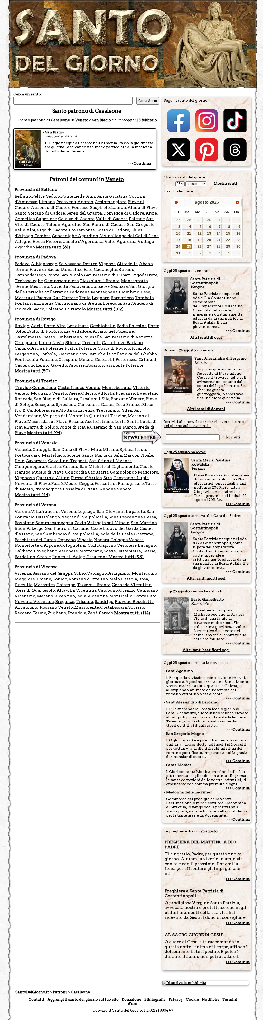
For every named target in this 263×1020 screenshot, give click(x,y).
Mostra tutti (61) (53, 247)
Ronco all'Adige (68, 556)
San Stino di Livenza (110, 460)
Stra (107, 477)
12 (200, 233)
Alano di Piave (142, 207)
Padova (22, 263)
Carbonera (89, 404)
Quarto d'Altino (52, 477)
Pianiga (22, 472)
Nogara (101, 539)
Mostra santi (225, 183)
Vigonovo (25, 477)
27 (178, 220)
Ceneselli (104, 359)
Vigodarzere (144, 275)
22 (228, 240)
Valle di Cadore (112, 218)
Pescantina (131, 517)
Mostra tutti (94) (44, 432)
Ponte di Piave (74, 427)
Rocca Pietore (47, 241)
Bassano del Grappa (52, 573)
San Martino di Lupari (107, 275)
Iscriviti (233, 437)
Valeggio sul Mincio (108, 522)
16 (238, 233)
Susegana (44, 404)
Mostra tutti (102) (105, 309)
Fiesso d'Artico (86, 477)
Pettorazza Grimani (136, 359)
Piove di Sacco (44, 269)
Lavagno (147, 545)
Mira (96, 449)
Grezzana (143, 534)
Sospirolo (100, 207)
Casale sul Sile (94, 398)
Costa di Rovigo (114, 348)
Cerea (150, 517)
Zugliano (57, 612)
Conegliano (44, 387)
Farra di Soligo (42, 427)
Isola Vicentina (92, 596)
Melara (86, 359)
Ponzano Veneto (127, 398)
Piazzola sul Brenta (99, 280)
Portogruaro (28, 455)
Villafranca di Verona (53, 511)
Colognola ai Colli (79, 545)
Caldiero (24, 551)
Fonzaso (80, 207)
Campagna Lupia (131, 477)
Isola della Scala (116, 534)
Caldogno (108, 590)
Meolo (71, 483)
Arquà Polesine (47, 348)
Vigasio (85, 539)
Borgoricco (122, 297)
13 (209, 233)
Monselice (71, 269)
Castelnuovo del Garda (114, 528)
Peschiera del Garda (35, 539)
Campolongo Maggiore (134, 472)
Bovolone (24, 522)
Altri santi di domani (206, 409)
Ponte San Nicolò (65, 275)
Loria (120, 421)
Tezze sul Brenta (93, 584)
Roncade (23, 398)
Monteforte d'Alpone (37, 545)
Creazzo (127, 590)
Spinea (126, 449)
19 (200, 240)
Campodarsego (30, 275)
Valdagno (97, 573)
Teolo (85, 297)
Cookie (192, 999)
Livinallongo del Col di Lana (129, 235)
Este (88, 269)
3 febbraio (148, 120)
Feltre (38, 196)
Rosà (143, 579)
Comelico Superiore (36, 218)
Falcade (137, 218)
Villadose (81, 331)
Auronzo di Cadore (50, 207)
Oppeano (66, 539)
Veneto (81, 120)
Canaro (22, 348)
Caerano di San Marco (113, 427)
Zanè (93, 612)
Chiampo (66, 584)
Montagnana (104, 292)
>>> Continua (139, 163)
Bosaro (93, 365)
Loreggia (111, 303)
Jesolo (141, 449)
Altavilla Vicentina (76, 590)
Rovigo (22, 325)
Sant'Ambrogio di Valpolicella (66, 534)
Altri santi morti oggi (206, 578)
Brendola (77, 612)
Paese (74, 393)
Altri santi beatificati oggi (206, 650)
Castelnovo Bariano (122, 342)
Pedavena (66, 201)
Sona (113, 517)
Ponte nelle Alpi (78, 196)
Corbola (47, 353)
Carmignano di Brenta (78, 303)
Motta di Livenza (77, 410)
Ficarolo (140, 348)
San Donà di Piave (71, 449)
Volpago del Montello (65, 415)
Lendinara (78, 325)
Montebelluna (117, 387)
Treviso (23, 387)
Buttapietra (129, 551)
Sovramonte (82, 230)
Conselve (100, 286)
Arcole (43, 556)
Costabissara (113, 607)
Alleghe (23, 241)
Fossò (57, 483)
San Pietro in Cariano (67, 528)
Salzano (70, 466)
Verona (22, 511)
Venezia (23, 449)
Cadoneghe (105, 269)
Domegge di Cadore (123, 213)
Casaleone (97, 556)
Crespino (67, 359)
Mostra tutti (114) (132, 612)
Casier (107, 404)
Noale (147, 455)
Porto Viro (55, 325)
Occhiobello (102, 325)
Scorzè (73, 455)
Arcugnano (27, 607)
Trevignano (108, 410)
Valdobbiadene (42, 410)
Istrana (105, 421)
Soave (110, 551)
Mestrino (39, 286)
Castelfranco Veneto (79, 387)
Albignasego (44, 263)
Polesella (92, 337)
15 (228, 233)
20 (209, 240)
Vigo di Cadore (52, 230)
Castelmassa (28, 337)
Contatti (36, 999)
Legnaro (100, 297)
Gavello (59, 365)
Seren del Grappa (84, 213)
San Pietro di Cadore (104, 224)
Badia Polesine (132, 325)
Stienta (72, 342)
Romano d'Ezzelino (88, 579)
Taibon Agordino (64, 224)
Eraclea (53, 466)
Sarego (106, 612)
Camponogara (29, 466)
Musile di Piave (48, 472)
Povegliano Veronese (56, 551)
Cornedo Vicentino (132, 584)
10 (178, 233)
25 (189, 246)
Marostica (44, 584)
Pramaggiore (48, 489)
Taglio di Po (38, 331)
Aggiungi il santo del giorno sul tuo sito (83, 999)
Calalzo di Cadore (76, 218)
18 (189, 240)
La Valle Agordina (117, 241)
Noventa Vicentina (34, 601)
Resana (76, 421)
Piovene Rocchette (134, 601)
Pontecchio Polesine (36, 359)
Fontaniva (25, 303)
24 (178, 246)
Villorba (106, 393)
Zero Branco (128, 404)
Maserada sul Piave (47, 421)
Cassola (129, 579)
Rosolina (61, 331)
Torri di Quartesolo (35, 590)
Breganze (64, 601)
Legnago (86, 511)
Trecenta (91, 342)
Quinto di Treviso (107, 415)
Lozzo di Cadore (112, 230)
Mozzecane (90, 551)
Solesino (55, 309)
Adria (37, 325)
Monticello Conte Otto (133, 596)
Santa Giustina (111, 196)
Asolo (90, 421)
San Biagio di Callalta (56, 398)
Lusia (58, 342)
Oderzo (88, 393)
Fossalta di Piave (80, 489)
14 (219, 233)
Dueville (23, 584)
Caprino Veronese (118, 545)
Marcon (131, 455)
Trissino (84, 601)
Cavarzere (36, 460)
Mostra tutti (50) (32, 370)
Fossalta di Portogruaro (119, 483)
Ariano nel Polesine (113, 331)
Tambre (42, 235)
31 (219, 220)
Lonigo (59, 579)
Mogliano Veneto (49, 393)
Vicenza (23, 573)
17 (178, 240)
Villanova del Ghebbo (134, 353)
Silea (127, 410)
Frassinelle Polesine (122, 365)
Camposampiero (61, 280)
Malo (114, 579)
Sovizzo (136, 607)
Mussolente (86, 607)
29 (200, 220)
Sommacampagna (54, 522)
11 (189, 233)
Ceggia (86, 483)
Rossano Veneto (56, 607)
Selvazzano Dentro (78, 263)
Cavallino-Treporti (68, 460)
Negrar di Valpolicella (84, 517)
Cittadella (127, 263)
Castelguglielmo (32, 365)
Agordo (85, 201)
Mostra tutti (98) (126, 556)
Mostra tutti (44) (32, 494)
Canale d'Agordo (79, 241)
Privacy (176, 999)
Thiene (43, 579)
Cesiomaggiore (110, 201)
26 (200, 246)
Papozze (76, 365)
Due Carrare (65, 297)
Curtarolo (75, 309)
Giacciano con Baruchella (84, 353)
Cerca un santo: (27, 94)
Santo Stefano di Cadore (40, 213)
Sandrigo (104, 601)
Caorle (146, 466)
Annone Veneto (115, 489)
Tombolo (144, 297)
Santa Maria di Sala (102, 455)
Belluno (23, 196)
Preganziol (127, 393)
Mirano (110, 449)
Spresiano (65, 404)
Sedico (53, 196)
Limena (45, 303)
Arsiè (151, 213)
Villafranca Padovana (67, 292)
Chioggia (41, 449)
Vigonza (107, 263)
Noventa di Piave (32, 483)
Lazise (148, 551)
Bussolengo (48, 517)
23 (238, 240)
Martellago (53, 455)
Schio (80, 573)
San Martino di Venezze (128, 337)
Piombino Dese (134, 292)
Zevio (80, 522)
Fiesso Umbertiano (62, 337)
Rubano (126, 269)
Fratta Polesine (80, 348)
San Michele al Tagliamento (109, 466)
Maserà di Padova (33, 297)
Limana (47, 201)
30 (209, 220)
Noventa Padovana (69, 286)
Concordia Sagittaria (87, 472)
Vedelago (149, 393)
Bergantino (26, 353)
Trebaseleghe (29, 280)
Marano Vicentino (56, 596)
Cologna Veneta (127, 539)
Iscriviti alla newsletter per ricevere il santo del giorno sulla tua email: (204, 424)
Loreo (45, 342)
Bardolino (25, 556)
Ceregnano (26, 342)
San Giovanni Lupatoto (121, 511)
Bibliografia (155, 999)
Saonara (119, 286)
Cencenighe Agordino (75, 235)
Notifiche (210, 999)
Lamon (118, 207)
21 (219, 240)
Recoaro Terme (30, 612)
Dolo (19, 460)
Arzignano (119, 573)
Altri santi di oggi (206, 337)
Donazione (131, 999)
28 (189, 220)
